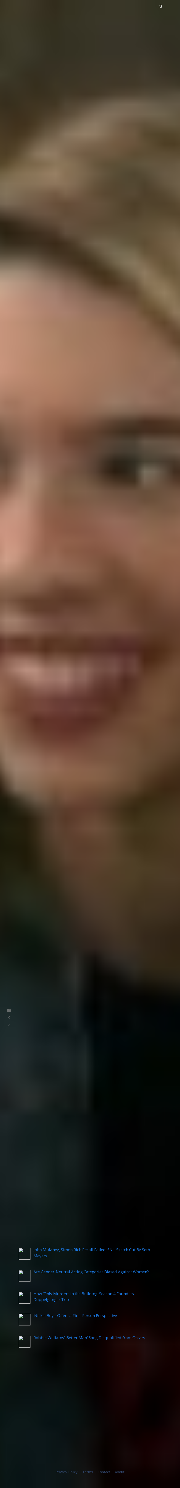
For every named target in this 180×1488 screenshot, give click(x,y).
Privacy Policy (67, 1471)
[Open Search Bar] (160, 6)
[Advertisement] (90, 1411)
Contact (104, 1471)
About (119, 1471)
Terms (87, 1471)
